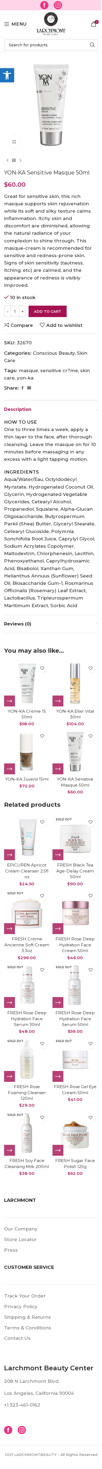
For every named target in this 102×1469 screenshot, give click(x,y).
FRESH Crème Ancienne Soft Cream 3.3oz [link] (26, 944)
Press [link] (11, 1250)
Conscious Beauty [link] (54, 353)
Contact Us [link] (17, 1338)
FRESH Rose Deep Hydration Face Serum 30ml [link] (27, 1018)
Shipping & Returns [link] (27, 1317)
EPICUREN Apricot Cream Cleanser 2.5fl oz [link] (26, 870)
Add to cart (47, 311)
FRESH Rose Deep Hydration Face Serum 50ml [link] (75, 1018)
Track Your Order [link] (25, 1296)
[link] (7, 75)
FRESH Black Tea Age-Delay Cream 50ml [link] (75, 870)
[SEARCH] (92, 45)
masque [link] (28, 370)
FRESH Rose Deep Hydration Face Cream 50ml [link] (75, 944)
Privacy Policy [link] (21, 1306)
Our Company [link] (21, 1229)
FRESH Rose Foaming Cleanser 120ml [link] (27, 1092)
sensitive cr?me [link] (59, 370)
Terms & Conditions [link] (27, 1327)
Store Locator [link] (20, 1239)
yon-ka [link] (25, 378)
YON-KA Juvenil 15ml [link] (26, 779)
